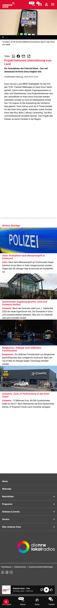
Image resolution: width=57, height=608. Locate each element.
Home (5, 481)
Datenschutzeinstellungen (41, 567)
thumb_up (51, 589)
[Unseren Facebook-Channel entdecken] (6, 572)
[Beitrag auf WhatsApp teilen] (13, 56)
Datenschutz (20, 567)
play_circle (46, 590)
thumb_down (41, 589)
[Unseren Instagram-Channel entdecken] (11, 572)
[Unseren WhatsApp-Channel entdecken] (2, 572)
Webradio (6, 489)
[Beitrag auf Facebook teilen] (18, 56)
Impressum (6, 567)
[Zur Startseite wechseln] (8, 5)
